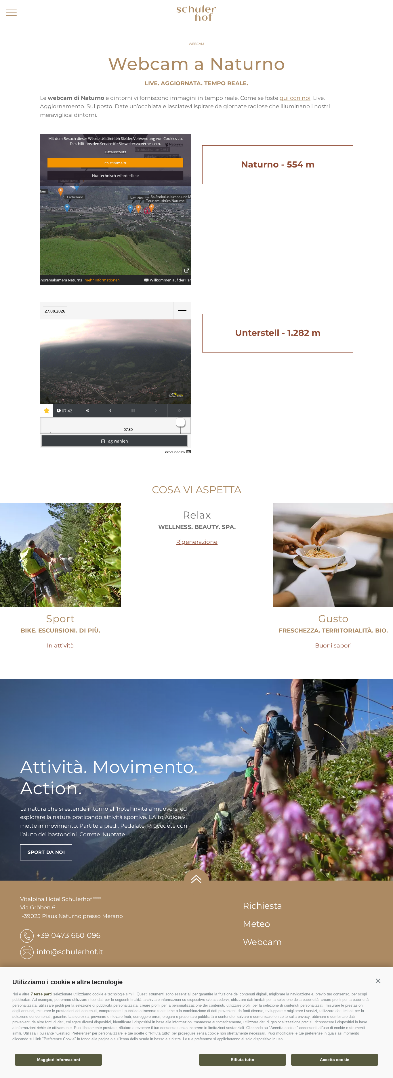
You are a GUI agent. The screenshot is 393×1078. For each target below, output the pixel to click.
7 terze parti (41, 994)
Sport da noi (46, 852)
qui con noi (295, 98)
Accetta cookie (334, 1059)
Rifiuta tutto (242, 1059)
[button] (378, 981)
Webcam (262, 942)
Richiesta (262, 905)
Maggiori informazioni (58, 1059)
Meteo (256, 924)
